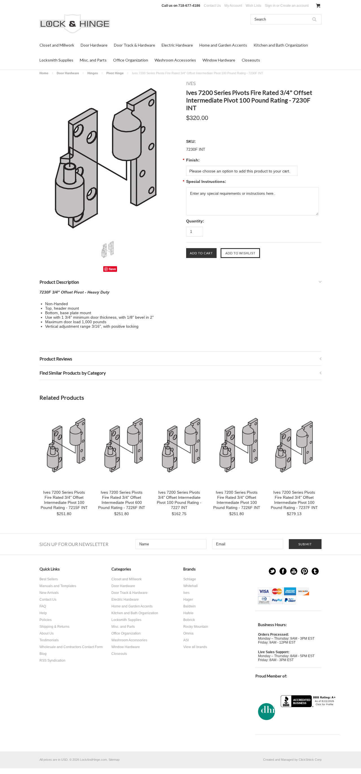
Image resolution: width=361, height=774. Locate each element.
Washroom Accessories (175, 60)
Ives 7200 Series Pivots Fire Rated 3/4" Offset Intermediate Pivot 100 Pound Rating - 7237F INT (294, 500)
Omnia (188, 633)
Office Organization (130, 60)
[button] (309, 718)
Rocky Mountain (195, 627)
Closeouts (251, 60)
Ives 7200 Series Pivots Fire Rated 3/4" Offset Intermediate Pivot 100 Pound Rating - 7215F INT (64, 500)
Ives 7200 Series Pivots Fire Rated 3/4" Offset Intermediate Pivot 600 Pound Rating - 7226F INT (121, 500)
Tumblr (315, 571)
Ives (186, 593)
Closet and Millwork (56, 45)
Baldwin (189, 606)
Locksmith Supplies (56, 60)
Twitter (272, 571)
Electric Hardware (177, 45)
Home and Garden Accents (223, 45)
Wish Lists (253, 6)
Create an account (294, 6)
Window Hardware (218, 60)
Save (112, 269)
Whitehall (190, 586)
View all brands (195, 647)
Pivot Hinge (115, 73)
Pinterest (304, 571)
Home (43, 73)
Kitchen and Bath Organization (281, 45)
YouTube (293, 571)
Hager (188, 600)
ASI (186, 640)
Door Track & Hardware (134, 45)
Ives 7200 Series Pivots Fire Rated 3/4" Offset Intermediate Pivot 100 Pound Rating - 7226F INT (236, 500)
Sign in (270, 6)
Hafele (188, 613)
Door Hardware (94, 45)
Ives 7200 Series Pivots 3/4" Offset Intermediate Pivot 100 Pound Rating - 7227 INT (179, 500)
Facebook (283, 571)
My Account (233, 6)
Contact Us (212, 6)
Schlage (189, 579)
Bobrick (189, 620)
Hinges (92, 73)
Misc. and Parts (93, 60)
